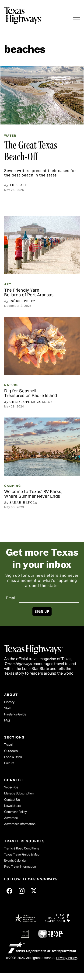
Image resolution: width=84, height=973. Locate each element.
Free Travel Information (20, 867)
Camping (12, 485)
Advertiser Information (19, 824)
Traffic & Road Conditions (21, 848)
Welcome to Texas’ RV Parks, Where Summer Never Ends (33, 494)
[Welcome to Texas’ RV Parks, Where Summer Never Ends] (42, 446)
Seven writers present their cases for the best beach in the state (40, 173)
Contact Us (12, 800)
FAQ (7, 720)
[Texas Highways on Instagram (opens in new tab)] (21, 891)
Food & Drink (13, 757)
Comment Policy (15, 812)
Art (7, 284)
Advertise (11, 818)
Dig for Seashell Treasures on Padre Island (30, 393)
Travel (8, 745)
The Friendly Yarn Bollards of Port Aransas (28, 292)
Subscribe (11, 787)
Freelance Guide (15, 714)
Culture (9, 763)
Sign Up (42, 611)
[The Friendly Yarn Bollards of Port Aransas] (42, 245)
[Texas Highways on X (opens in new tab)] (33, 891)
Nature (11, 385)
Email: (12, 598)
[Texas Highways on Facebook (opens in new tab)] (9, 891)
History (9, 702)
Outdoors (11, 751)
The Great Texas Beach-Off (30, 150)
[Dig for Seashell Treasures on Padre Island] (42, 346)
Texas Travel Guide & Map (21, 854)
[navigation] (76, 19)
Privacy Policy (66, 958)
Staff (7, 708)
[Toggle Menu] (76, 19)
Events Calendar (15, 861)
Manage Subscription (19, 793)
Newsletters (12, 806)
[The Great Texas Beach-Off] (42, 95)
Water (10, 135)
